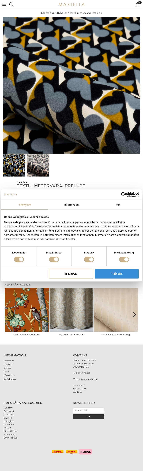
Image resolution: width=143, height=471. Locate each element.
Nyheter (62, 13)
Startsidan (48, 13)
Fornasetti (8, 411)
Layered (7, 418)
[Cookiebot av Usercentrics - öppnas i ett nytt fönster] (123, 194)
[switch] (54, 259)
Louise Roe (8, 425)
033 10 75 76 (83, 373)
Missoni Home (10, 431)
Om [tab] (118, 204)
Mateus (7, 428)
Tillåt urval (71, 273)
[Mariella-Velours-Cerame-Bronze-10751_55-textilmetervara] (71, 85)
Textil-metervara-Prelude (86, 13)
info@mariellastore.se (86, 379)
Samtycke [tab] (25, 204)
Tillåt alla (116, 273)
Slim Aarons (9, 435)
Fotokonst (8, 414)
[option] (27, 313)
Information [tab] (71, 204)
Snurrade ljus (10, 438)
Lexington (8, 421)
